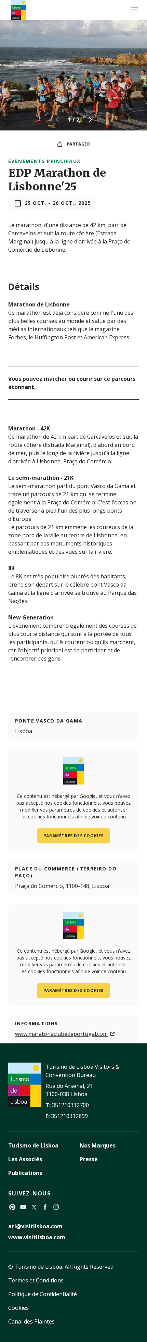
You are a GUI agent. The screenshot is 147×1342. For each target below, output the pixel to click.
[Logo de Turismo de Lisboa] (18, 10)
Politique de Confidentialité (42, 1294)
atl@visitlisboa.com (35, 1226)
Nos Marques (98, 1145)
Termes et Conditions (36, 1280)
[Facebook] (45, 1207)
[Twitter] (34, 1207)
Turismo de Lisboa (33, 1145)
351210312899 (69, 1116)
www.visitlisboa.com (36, 1237)
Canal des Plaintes (31, 1321)
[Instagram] (56, 1207)
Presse (89, 1159)
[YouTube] (23, 1207)
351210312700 (70, 1105)
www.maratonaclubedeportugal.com (61, 1034)
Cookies (18, 1308)
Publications (25, 1173)
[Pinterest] (12, 1207)
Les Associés (25, 1159)
